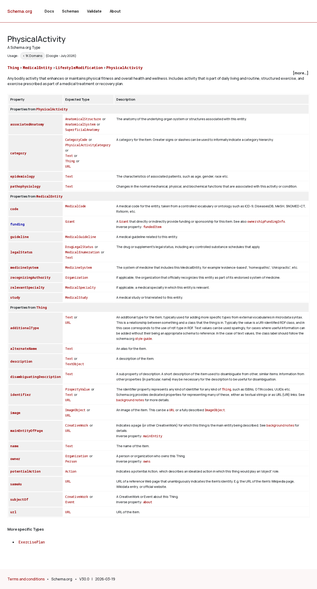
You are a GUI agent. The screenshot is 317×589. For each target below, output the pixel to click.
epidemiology (22, 176)
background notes (130, 400)
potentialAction (25, 471)
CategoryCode (76, 139)
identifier (20, 394)
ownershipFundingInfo (266, 221)
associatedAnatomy (27, 124)
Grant (70, 221)
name (14, 446)
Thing (13, 67)
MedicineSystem (78, 267)
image (15, 412)
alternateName (23, 348)
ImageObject (75, 410)
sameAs (16, 484)
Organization (76, 277)
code (14, 209)
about (147, 502)
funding (17, 224)
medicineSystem (24, 267)
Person (71, 461)
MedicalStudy (76, 297)
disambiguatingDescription (35, 376)
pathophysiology (25, 186)
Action (70, 471)
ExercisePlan (32, 542)
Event (69, 502)
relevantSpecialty (27, 287)
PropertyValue (77, 389)
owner (15, 459)
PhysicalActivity (124, 67)
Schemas (70, 11)
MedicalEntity (37, 67)
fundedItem (152, 227)
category (18, 153)
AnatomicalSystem (80, 124)
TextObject (74, 364)
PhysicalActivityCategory (87, 145)
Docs (49, 11)
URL (68, 166)
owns (147, 461)
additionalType (24, 328)
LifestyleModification (79, 67)
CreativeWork (76, 425)
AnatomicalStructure (83, 119)
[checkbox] (158, 73)
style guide (143, 338)
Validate (94, 11)
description (21, 361)
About (115, 11)
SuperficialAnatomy (82, 129)
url (13, 512)
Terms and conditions (26, 579)
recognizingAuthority (30, 277)
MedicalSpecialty (80, 287)
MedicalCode (75, 206)
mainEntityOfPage (26, 430)
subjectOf (19, 499)
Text (69, 155)
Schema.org (19, 11)
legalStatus (21, 252)
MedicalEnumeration (82, 252)
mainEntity (152, 436)
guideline (19, 237)
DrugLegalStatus (79, 247)
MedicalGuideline (80, 237)
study (15, 297)
